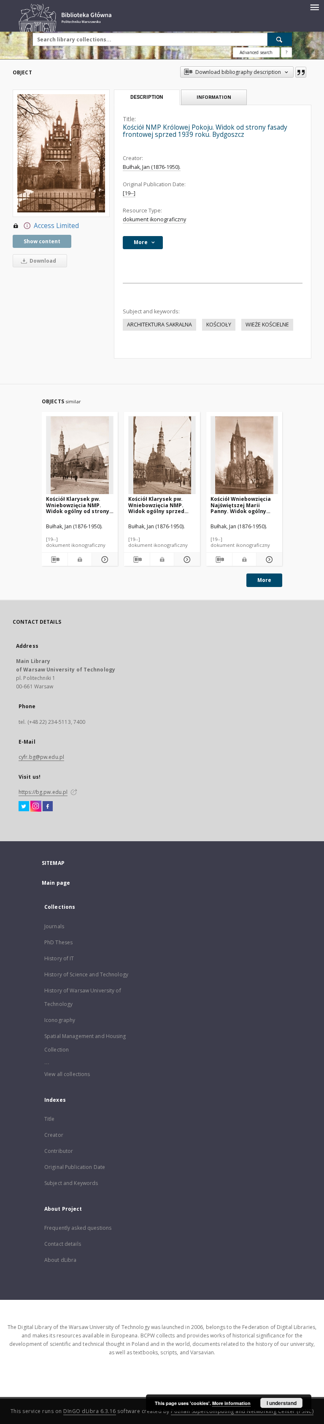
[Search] (279, 39)
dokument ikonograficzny (154, 219)
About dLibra (60, 1260)
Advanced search (256, 52)
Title (49, 1118)
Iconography (59, 1020)
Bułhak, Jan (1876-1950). (152, 167)
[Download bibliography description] (55, 559)
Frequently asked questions (77, 1227)
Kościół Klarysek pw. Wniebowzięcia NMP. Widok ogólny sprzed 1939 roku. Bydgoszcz (156, 504)
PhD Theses (58, 942)
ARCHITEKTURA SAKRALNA (159, 324)
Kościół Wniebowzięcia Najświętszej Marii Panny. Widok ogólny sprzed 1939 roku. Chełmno (241, 504)
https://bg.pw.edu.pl (43, 792)
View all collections (67, 1074)
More (264, 580)
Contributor (58, 1151)
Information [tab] (214, 97)
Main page (56, 882)
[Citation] (300, 72)
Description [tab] (146, 97)
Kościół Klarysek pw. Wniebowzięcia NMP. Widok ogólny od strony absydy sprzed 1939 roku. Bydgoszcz (79, 504)
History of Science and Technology (86, 974)
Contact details (62, 1243)
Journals (54, 926)
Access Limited (56, 225)
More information (231, 1403)
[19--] (129, 193)
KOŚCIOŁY (218, 324)
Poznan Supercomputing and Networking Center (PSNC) (242, 1411)
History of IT (59, 958)
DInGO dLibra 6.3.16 (89, 1411)
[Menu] (314, 7)
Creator (53, 1135)
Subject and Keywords (71, 1183)
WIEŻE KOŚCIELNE (267, 324)
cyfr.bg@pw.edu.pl (41, 757)
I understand (282, 1403)
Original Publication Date (74, 1167)
